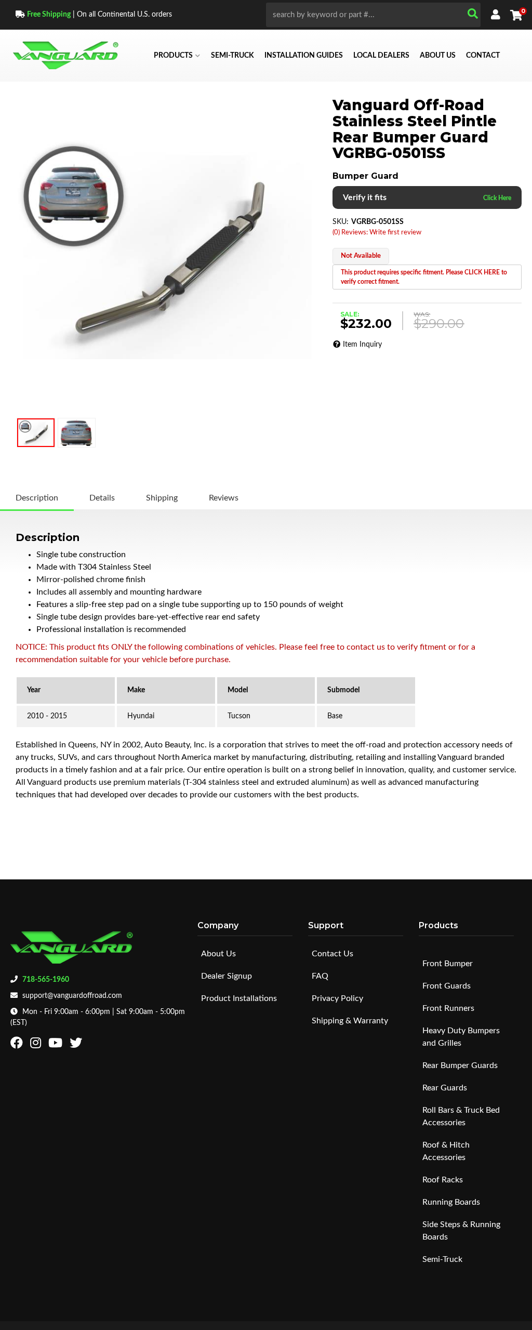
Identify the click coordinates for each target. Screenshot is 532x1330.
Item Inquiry (362, 344)
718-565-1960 (45, 979)
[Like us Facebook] (17, 1045)
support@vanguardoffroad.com (72, 995)
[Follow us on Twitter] (77, 1045)
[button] (373, 15)
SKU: (340, 222)
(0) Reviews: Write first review (376, 232)
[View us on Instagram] (37, 1045)
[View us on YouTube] (56, 1045)
